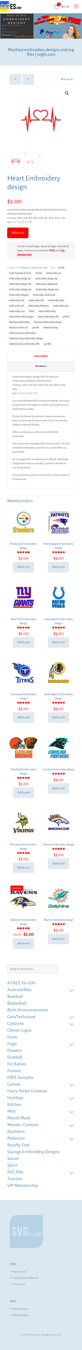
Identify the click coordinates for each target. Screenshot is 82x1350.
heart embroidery (47, 311)
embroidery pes (60, 306)
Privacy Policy (20, 1309)
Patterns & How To (18, 327)
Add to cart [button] (23, 567)
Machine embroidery (19, 322)
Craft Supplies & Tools (20, 273)
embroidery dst (16, 300)
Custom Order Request (25, 1278)
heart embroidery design (21, 317)
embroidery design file (20, 284)
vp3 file (47, 344)
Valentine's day (39, 267)
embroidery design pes (20, 289)
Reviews (41, 366)
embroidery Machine (38, 306)
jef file (66, 317)
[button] (67, 93)
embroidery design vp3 (47, 289)
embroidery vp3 (17, 311)
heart (31, 311)
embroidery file (36, 300)
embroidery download (44, 295)
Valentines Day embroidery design (26, 338)
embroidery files (56, 300)
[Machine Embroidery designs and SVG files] (10, 6)
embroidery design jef (46, 284)
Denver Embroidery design (58, 844)
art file (61, 268)
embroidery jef (16, 306)
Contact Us (19, 1284)
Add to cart (18, 232)
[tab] (41, 356)
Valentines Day (50, 327)
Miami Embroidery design (58, 919)
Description (41, 356)
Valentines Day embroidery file (24, 344)
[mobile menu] (76, 6)
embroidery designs (19, 295)
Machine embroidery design (48, 322)
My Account (19, 1271)
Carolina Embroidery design (58, 769)
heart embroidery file (48, 317)
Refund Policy (20, 1315)
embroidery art (53, 273)
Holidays (25, 267)
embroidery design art (20, 278)
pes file (35, 327)
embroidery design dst (46, 278)
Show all (68, 79)
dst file (38, 273)
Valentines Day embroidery (22, 333)
